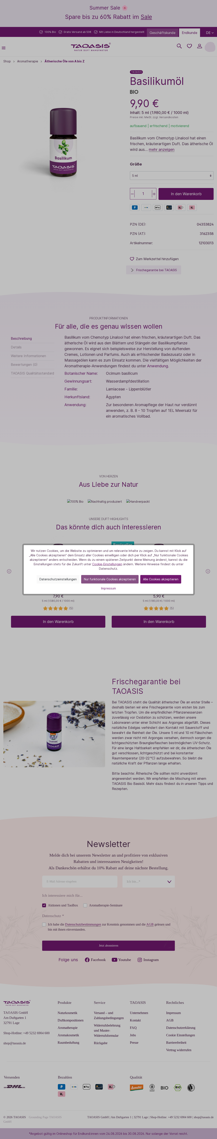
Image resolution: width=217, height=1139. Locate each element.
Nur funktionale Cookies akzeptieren (110, 579)
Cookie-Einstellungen (107, 564)
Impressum (108, 588)
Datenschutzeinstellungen (58, 579)
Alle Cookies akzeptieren (160, 579)
